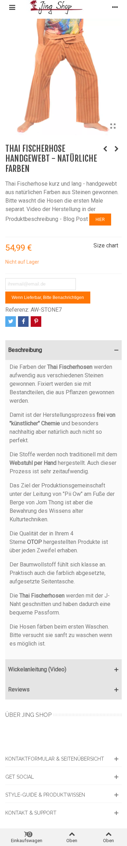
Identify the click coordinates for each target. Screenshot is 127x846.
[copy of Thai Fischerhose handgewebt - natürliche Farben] (113, 126)
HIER (100, 219)
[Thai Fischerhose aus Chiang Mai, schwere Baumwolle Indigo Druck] (116, 149)
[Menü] (12, 7)
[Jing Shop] (63, 7)
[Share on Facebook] (23, 321)
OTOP (34, 542)
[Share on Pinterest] (36, 321)
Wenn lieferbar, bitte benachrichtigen (48, 297)
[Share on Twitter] (10, 321)
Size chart (105, 245)
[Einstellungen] (115, 7)
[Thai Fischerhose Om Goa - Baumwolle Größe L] (105, 149)
